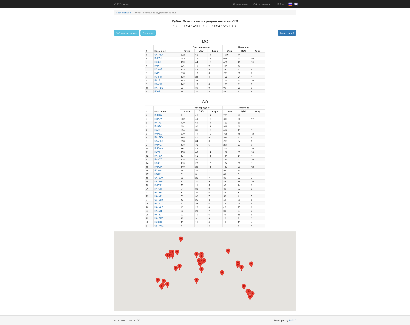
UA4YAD (158, 207)
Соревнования (241, 4)
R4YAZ (157, 122)
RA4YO (158, 155)
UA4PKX (158, 141)
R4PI (156, 65)
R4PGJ (158, 58)
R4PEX (158, 133)
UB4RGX (159, 181)
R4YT (157, 152)
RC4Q (157, 61)
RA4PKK (158, 137)
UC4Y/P (158, 69)
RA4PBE (158, 87)
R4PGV (158, 118)
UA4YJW (158, 177)
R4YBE (158, 192)
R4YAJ (157, 203)
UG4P (157, 174)
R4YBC (158, 188)
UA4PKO (158, 218)
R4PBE (158, 185)
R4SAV (157, 126)
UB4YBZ (158, 199)
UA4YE (158, 196)
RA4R (157, 80)
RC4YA (158, 170)
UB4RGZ (159, 225)
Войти (280, 4)
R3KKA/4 (159, 148)
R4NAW (158, 115)
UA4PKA (158, 54)
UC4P (157, 163)
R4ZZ (157, 129)
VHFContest (121, 4)
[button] (228, 251)
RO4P (157, 91)
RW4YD (158, 159)
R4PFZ (158, 144)
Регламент (148, 33)
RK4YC (158, 214)
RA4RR (158, 84)
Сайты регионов (262, 4)
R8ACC (292, 320)
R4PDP (158, 166)
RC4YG (158, 221)
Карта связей (287, 33)
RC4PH (158, 76)
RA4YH (158, 210)
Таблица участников (126, 33)
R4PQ (157, 73)
